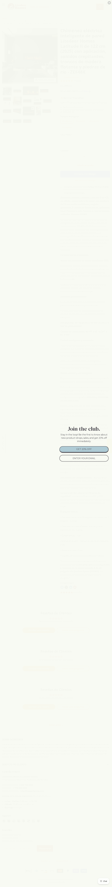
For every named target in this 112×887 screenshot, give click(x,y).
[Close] (109, 2)
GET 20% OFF (84, 449)
